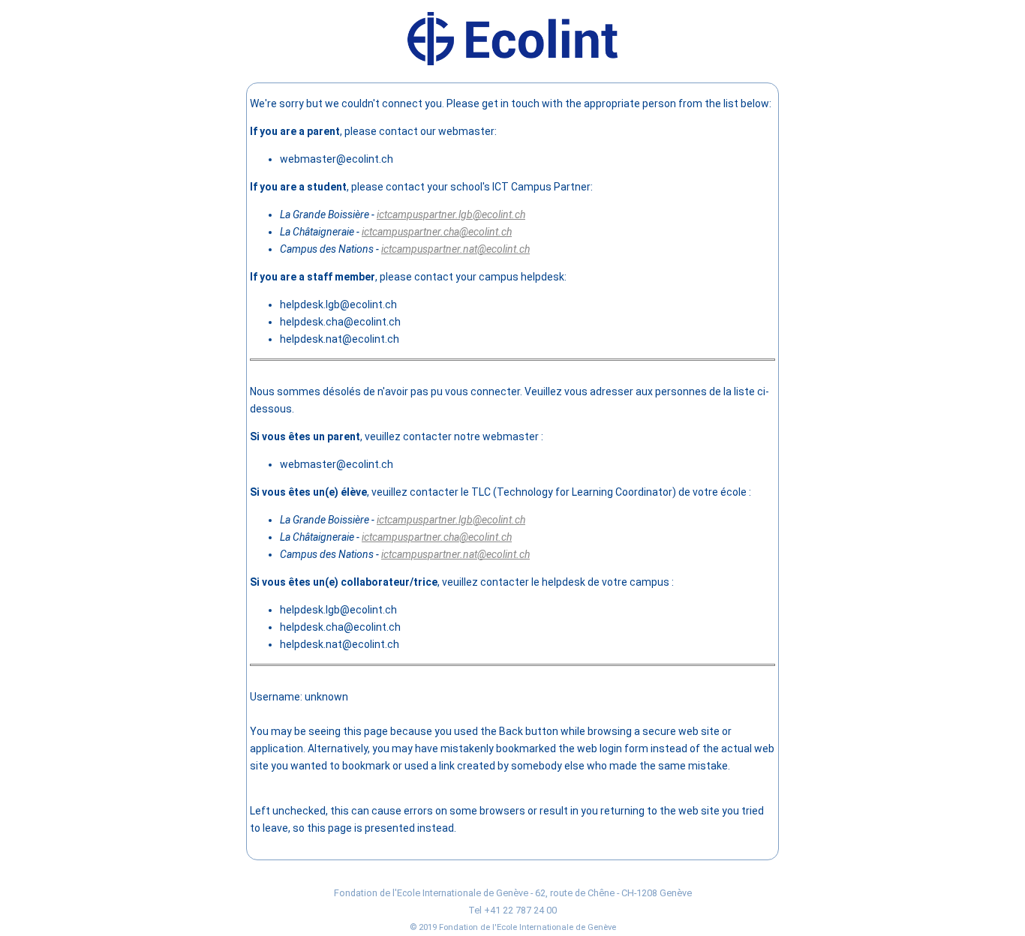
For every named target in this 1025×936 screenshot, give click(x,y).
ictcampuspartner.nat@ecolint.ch (455, 249)
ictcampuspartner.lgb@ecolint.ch (451, 214)
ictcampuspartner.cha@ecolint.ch (437, 232)
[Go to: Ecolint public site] (512, 62)
